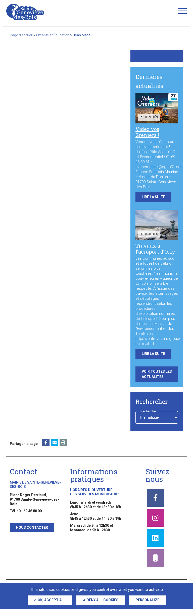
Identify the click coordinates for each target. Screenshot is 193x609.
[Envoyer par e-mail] (54, 442)
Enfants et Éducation (52, 35)
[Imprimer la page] (63, 442)
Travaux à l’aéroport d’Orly (155, 248)
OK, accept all (51, 600)
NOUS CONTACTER (32, 527)
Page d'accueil (21, 35)
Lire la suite (153, 197)
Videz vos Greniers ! (147, 132)
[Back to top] (180, 581)
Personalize (147, 600)
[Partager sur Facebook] (46, 442)
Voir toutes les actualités (157, 374)
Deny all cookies (102, 600)
